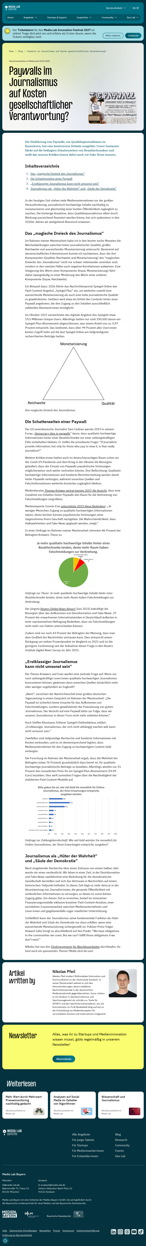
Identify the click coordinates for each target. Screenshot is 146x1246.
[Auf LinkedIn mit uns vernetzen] (113, 1232)
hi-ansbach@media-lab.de (51, 1185)
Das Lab (120, 1156)
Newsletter (23, 1036)
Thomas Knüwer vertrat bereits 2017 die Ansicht (75, 490)
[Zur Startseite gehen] (12, 8)
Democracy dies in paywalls (52, 433)
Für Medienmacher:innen (88, 1151)
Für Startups (80, 1145)
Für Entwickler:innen (85, 1156)
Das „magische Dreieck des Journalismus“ (58, 173)
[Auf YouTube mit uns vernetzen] (134, 1232)
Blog (118, 1134)
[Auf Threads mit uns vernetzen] (127, 1232)
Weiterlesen (21, 1084)
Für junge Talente (83, 1140)
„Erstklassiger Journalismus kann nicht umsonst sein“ (65, 183)
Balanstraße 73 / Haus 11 (15, 1188)
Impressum (68, 1230)
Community (122, 1145)
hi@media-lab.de (11, 1185)
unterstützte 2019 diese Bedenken (83, 506)
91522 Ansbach (46, 1191)
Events (119, 1151)
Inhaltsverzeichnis (42, 166)
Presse (56, 1230)
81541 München (10, 1191)
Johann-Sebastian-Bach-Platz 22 (55, 1188)
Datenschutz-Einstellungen (23, 1230)
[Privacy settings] (5, 1240)
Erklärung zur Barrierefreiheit (17, 1235)
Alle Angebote (81, 1134)
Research (121, 1140)
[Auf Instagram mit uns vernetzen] (120, 1232)
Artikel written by (22, 977)
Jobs (4, 1230)
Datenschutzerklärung (88, 1230)
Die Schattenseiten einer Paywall (51, 178)
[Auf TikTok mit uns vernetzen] (141, 1232)
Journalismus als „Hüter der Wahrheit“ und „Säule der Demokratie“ (73, 188)
